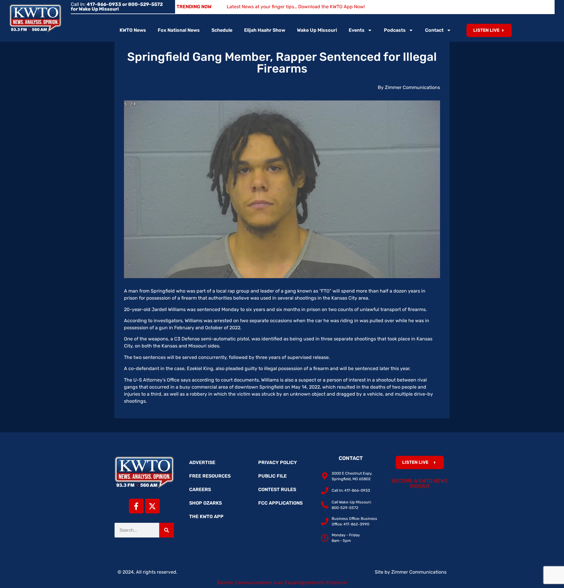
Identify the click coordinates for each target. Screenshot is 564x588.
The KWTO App (206, 516)
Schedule (222, 30)
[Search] (166, 530)
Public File (272, 476)
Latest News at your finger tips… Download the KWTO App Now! (296, 6)
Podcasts (395, 30)
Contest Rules (277, 489)
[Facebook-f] (136, 506)
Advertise (202, 462)
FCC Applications (280, 503)
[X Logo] (152, 506)
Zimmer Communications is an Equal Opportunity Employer (282, 582)
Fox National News (179, 30)
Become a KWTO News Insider (420, 483)
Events (357, 30)
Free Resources (210, 476)
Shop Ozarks (205, 503)
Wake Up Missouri (317, 30)
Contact (434, 30)
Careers (200, 489)
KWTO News (133, 30)
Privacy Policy (277, 462)
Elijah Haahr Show (264, 30)
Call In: (117, 6)
